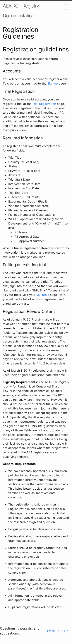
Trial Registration (44, 104)
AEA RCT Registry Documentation (21, 10)
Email (51, 631)
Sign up (52, 83)
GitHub (63, 631)
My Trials (42, 295)
